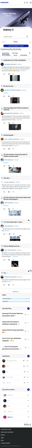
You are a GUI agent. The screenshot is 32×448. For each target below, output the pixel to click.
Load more (15, 291)
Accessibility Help (6, 429)
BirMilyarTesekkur (7, 298)
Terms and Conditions (7, 432)
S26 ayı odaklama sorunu (12, 246)
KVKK (2, 440)
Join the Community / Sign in (16, 46)
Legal (2, 437)
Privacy (3, 435)
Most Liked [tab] (15, 53)
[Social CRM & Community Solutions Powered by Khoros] (27, 424)
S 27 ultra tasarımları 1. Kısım (13, 222)
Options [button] (27, 42)
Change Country (5, 443)
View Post (23, 70)
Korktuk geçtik (8, 135)
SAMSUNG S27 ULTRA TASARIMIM (15, 60)
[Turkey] (4, 2)
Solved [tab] (15, 55)
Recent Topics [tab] (5, 53)
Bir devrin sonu (8, 86)
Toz (5, 273)
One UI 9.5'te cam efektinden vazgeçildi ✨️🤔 (11, 339)
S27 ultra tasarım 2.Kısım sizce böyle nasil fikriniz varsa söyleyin (17, 198)
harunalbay (7, 64)
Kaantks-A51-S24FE (9, 90)
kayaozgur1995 (8, 113)
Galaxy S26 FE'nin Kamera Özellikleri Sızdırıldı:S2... (10, 323)
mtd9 (5, 160)
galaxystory (5, 301)
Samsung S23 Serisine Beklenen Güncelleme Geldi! (12, 315)
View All (16, 308)
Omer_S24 (7, 250)
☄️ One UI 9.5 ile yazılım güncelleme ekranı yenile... (11, 348)
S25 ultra (6, 178)
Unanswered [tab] (23, 55)
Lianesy (6, 182)
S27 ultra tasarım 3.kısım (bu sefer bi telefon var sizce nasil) (15, 155)
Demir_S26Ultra (8, 139)
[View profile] (2, 64)
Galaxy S (19, 64)
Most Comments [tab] (6, 55)
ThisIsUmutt (7, 277)
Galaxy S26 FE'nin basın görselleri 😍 (13, 331)
